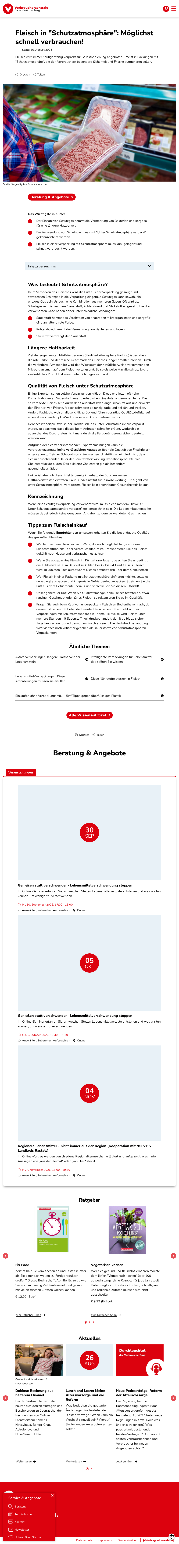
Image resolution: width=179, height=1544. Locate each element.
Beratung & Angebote (49, 197)
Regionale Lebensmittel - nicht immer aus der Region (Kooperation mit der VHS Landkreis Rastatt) (84, 1148)
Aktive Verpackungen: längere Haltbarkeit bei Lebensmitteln (47, 659)
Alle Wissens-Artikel (87, 715)
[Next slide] (173, 1256)
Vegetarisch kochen (107, 1265)
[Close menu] (52, 1495)
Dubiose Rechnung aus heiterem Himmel (34, 1392)
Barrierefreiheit (128, 1540)
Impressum (105, 1540)
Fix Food (22, 1265)
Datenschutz (84, 1540)
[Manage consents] (172, 1537)
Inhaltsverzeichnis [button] (42, 266)
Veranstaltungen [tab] (20, 772)
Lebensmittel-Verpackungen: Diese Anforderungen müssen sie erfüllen (40, 678)
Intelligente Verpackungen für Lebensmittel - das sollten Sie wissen (123, 659)
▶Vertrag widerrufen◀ (158, 1540)
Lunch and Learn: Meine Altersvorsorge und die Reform (85, 1395)
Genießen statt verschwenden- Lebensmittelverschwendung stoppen (75, 885)
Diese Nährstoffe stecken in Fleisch (116, 679)
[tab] (85, 1322)
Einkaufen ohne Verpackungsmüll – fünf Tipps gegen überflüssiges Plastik (68, 696)
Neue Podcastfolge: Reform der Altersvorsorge (139, 1392)
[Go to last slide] (5, 1256)
